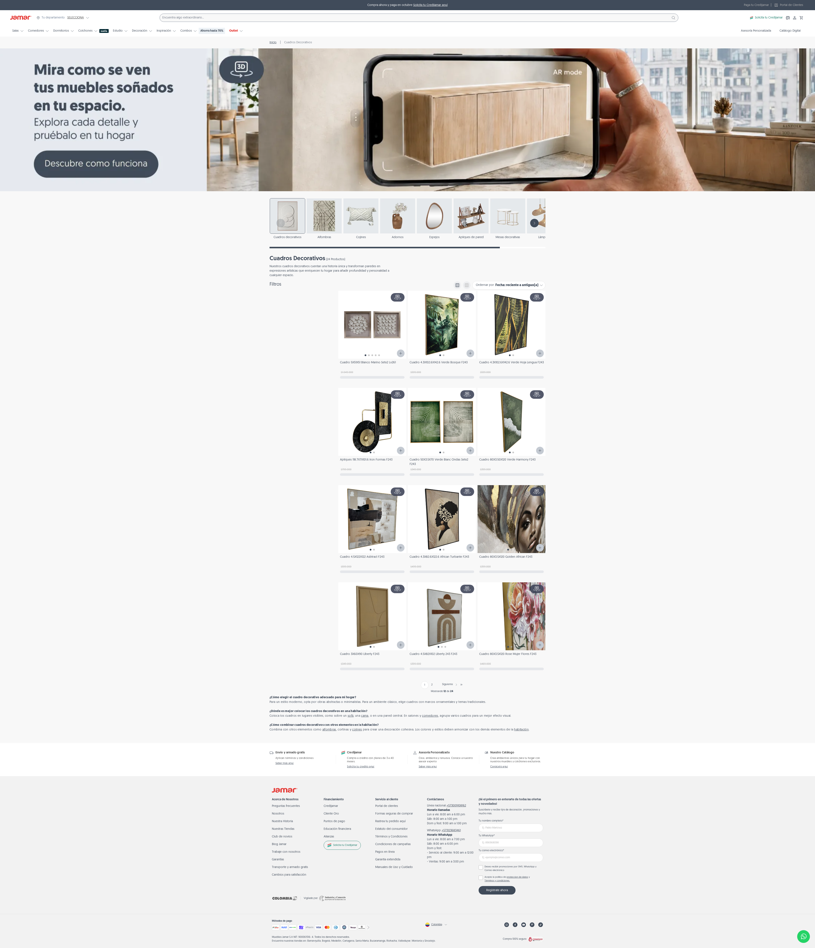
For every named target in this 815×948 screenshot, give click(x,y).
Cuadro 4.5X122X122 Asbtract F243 (362, 557)
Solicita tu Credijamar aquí (430, 5)
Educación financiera (337, 829)
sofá (350, 716)
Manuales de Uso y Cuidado (394, 867)
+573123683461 (451, 830)
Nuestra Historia (282, 821)
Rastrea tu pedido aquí (390, 821)
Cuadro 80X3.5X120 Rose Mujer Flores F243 (507, 654)
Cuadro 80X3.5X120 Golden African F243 (505, 557)
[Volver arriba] (803, 922)
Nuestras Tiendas (283, 829)
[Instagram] (506, 924)
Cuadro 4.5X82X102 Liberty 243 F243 (433, 654)
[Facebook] (515, 924)
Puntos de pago (334, 821)
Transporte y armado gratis (290, 867)
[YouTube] (523, 924)
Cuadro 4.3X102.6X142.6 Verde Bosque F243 (439, 362)
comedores (430, 716)
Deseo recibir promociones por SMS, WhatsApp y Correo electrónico (511, 869)
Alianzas (329, 836)
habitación (521, 729)
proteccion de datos (517, 877)
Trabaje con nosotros (286, 852)
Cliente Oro (331, 813)
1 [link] (424, 685)
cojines (357, 729)
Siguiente (447, 684)
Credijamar (331, 806)
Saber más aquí (284, 763)
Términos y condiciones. (497, 881)
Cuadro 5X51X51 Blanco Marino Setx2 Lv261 (368, 362)
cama (364, 716)
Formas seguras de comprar (394, 813)
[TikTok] (540, 924)
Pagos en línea (385, 852)
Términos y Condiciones (391, 836)
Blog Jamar (279, 844)
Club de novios (282, 836)
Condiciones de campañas (393, 844)
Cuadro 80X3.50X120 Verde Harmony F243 (507, 459)
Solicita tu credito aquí (360, 766)
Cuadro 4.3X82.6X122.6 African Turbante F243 (439, 557)
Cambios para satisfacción (289, 874)
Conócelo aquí (499, 766)
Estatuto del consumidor (391, 829)
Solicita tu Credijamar (769, 17)
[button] (801, 17)
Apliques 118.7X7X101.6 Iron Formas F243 (366, 459)
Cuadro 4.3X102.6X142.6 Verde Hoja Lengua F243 (511, 362)
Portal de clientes (386, 806)
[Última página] (461, 684)
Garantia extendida (387, 859)
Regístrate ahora (497, 890)
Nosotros (278, 813)
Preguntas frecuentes (286, 806)
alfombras (329, 729)
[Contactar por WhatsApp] (803, 936)
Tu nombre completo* (491, 821)
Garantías (278, 859)
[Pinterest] (532, 924)
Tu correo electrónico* (491, 850)
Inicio (273, 42)
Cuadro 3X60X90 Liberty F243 (359, 654)
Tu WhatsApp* (487, 835)
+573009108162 (456, 805)
